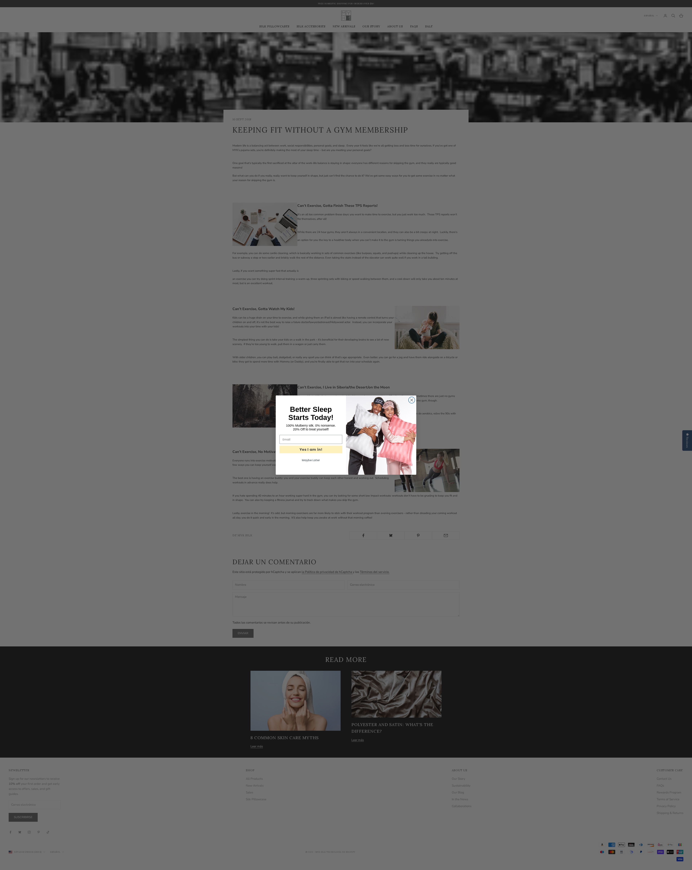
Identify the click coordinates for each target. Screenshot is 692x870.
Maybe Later (311, 460)
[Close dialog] (412, 400)
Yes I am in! (311, 449)
